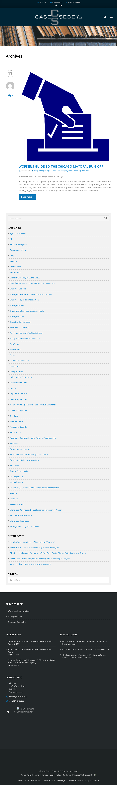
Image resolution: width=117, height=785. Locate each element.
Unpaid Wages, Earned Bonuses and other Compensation (34, 488)
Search (43, 2)
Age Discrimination (18, 233)
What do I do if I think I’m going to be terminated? (30, 564)
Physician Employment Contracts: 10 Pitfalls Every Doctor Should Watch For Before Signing (48, 553)
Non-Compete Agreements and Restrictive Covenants (33, 405)
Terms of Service (41, 775)
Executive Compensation (20, 322)
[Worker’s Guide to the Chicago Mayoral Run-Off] (65, 116)
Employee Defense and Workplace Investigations (31, 294)
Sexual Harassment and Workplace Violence (29, 454)
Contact (95, 781)
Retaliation (14, 443)
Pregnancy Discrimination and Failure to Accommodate (33, 438)
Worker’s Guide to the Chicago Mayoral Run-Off (61, 166)
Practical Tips (15, 432)
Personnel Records (18, 427)
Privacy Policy (26, 775)
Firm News (14, 344)
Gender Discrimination (19, 360)
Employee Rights (17, 305)
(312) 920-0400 (74, 2)
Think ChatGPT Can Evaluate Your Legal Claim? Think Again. (34, 547)
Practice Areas (34, 781)
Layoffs (13, 388)
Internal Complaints (18, 383)
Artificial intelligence (18, 244)
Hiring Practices (16, 372)
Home (21, 781)
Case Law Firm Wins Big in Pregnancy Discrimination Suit (86, 649)
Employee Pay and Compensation (51, 170)
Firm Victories (16, 349)
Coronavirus (15, 272)
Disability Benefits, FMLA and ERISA (25, 278)
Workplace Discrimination (21, 515)
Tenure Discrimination (19, 471)
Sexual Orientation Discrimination (24, 460)
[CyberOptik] (95, 775)
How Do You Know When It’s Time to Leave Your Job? (32, 542)
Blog (36, 170)
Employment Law (17, 316)
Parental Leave (16, 421)
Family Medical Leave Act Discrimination (26, 333)
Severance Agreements (20, 449)
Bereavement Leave (18, 250)
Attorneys (61, 781)
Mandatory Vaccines (18, 399)
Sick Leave (86, 170)
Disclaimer (67, 775)
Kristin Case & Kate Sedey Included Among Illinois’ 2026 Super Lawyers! (40, 558)
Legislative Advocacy (73, 170)
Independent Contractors (21, 377)
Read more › (27, 196)
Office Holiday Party (18, 410)
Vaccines (14, 499)
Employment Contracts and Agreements (27, 311)
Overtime (14, 416)
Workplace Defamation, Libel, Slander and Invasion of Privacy (35, 510)
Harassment (15, 366)
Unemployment (16, 482)
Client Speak (15, 266)
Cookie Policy (55, 775)
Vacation (13, 493)
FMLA (12, 355)
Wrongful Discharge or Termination (25, 526)
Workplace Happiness (19, 521)
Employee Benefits (18, 289)
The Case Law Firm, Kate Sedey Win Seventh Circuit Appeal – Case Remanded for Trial (83, 656)
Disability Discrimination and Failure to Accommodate (32, 283)
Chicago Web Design (82, 775)
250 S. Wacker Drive (17, 686)
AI (11, 239)
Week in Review (17, 504)
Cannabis (14, 261)
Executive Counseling (19, 327)
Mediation (48, 781)
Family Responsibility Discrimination (25, 338)
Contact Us (56, 2)
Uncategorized (16, 477)
